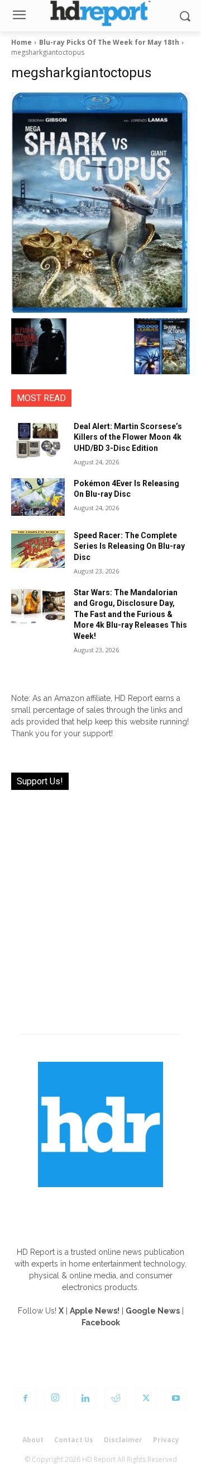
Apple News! (94, 1310)
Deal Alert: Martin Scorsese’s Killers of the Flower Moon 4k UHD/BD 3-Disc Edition (128, 437)
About (33, 1439)
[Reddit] (115, 1398)
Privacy (166, 1439)
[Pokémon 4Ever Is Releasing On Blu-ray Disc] (38, 497)
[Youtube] (176, 1398)
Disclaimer (123, 1439)
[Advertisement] (100, 905)
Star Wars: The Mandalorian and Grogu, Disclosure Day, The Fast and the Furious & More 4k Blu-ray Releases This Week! (130, 614)
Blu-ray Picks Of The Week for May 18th (109, 42)
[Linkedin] (85, 1398)
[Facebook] (25, 1398)
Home (21, 42)
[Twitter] (146, 1398)
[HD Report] (100, 13)
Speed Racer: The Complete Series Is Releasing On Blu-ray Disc (129, 546)
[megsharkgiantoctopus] (100, 202)
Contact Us (73, 1439)
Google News (153, 1310)
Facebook (101, 1322)
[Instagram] (55, 1398)
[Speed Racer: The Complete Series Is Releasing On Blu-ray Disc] (38, 549)
